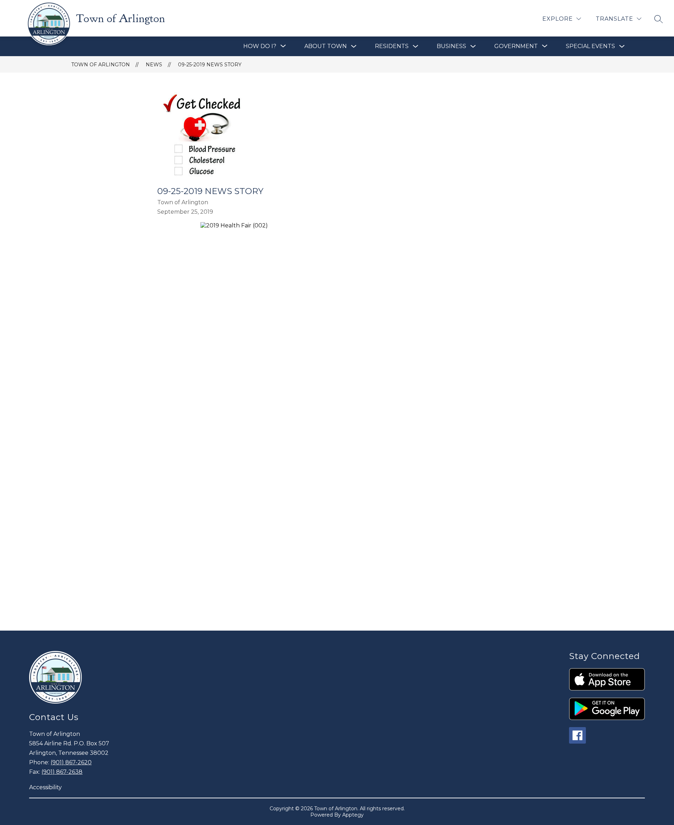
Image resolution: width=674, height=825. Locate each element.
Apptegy (353, 815)
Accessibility (45, 787)
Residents (392, 46)
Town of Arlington (100, 64)
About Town (325, 46)
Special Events (590, 46)
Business (451, 46)
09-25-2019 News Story (210, 64)
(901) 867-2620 (71, 762)
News (154, 64)
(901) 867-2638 (61, 772)
